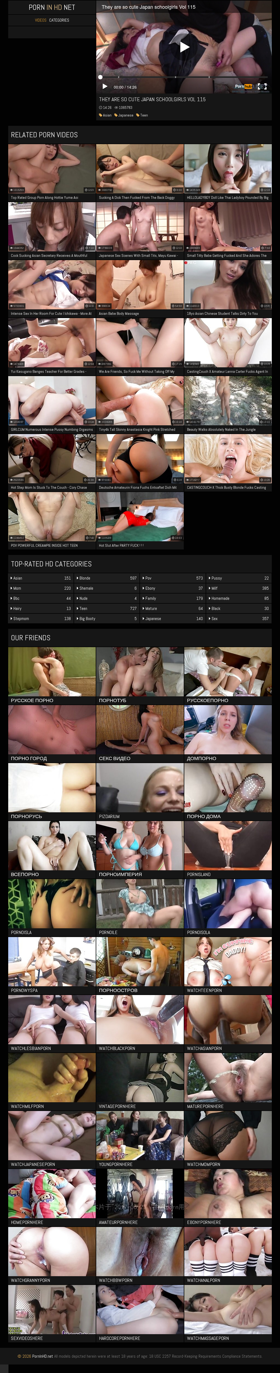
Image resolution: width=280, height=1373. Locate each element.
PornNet (52, 7)
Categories (59, 20)
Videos (40, 20)
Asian (107, 115)
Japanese (125, 115)
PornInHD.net (42, 1356)
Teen (143, 115)
